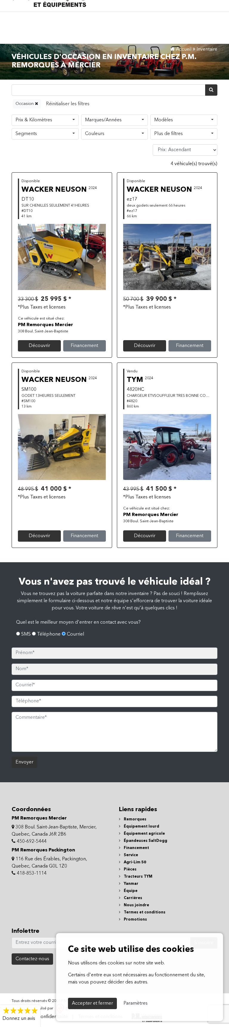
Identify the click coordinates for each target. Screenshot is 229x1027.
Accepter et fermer (92, 1003)
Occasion (25, 104)
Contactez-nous (32, 959)
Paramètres (135, 1003)
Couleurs (94, 133)
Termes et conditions (144, 912)
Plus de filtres (168, 133)
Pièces (130, 869)
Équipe (130, 891)
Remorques (134, 819)
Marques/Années (103, 120)
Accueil (183, 49)
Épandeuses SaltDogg (145, 841)
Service (130, 855)
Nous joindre (136, 905)
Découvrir (39, 345)
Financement (84, 345)
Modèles (163, 120)
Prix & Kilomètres (34, 120)
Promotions (135, 919)
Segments (26, 133)
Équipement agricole (144, 834)
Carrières (132, 898)
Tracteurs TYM (137, 877)
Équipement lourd (141, 826)
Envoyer (24, 762)
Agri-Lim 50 (134, 862)
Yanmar (130, 884)
